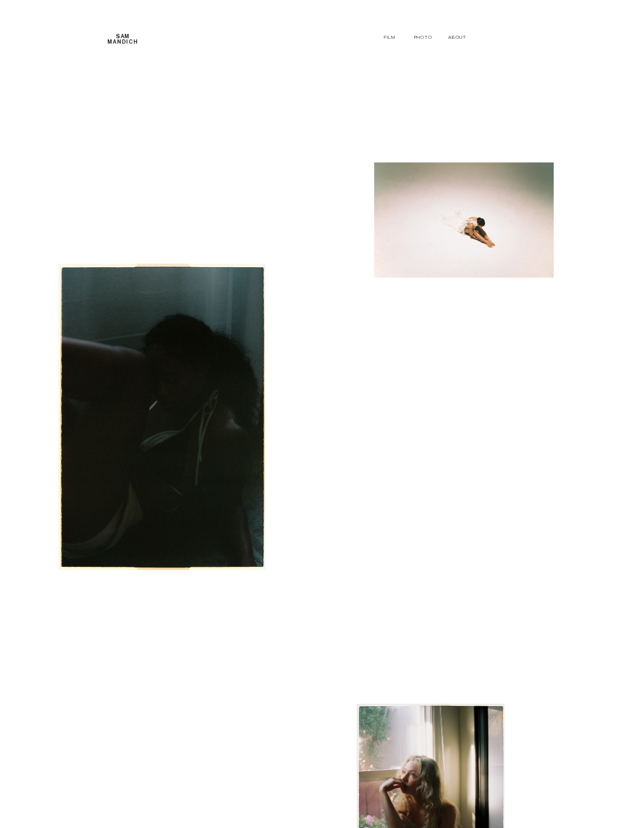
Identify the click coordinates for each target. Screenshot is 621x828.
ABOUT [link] (457, 37)
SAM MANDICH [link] (122, 39)
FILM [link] (389, 37)
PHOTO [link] (423, 37)
